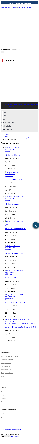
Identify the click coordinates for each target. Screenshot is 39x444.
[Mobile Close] (2, 439)
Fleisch (7, 105)
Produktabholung (5, 366)
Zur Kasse (14, 436)
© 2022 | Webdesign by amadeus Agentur (11, 429)
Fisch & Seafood (11, 105)
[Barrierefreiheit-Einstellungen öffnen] (36, 225)
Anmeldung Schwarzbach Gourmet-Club (11, 356)
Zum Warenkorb (6, 436)
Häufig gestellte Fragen (7, 373)
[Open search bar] (1, 48)
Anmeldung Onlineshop (7, 359)
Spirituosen (9, 151)
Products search (6, 49)
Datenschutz (4, 401)
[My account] (19, 55)
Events (29, 105)
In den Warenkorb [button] (10, 149)
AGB (2, 379)
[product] (21, 147)
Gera (2, 417)
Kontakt (3, 376)
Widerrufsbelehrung (6, 369)
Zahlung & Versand (6, 363)
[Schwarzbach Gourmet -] (16, 7)
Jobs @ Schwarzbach (6, 395)
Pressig (2, 414)
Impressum (3, 398)
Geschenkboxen (22, 105)
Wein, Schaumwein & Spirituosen (16, 323)
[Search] (2, 52)
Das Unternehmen (5, 391)
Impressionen (35, 105)
